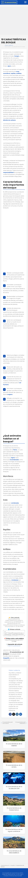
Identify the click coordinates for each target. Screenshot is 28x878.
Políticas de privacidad (16, 875)
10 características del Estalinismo (20, 722)
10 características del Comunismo (7, 722)
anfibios (18, 73)
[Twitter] (13, 714)
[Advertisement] (14, 21)
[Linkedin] (20, 714)
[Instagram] (17, 714)
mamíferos (6, 73)
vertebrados (15, 503)
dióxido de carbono (9, 120)
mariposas (15, 580)
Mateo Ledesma (9, 45)
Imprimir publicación (14, 646)
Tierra (15, 450)
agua (9, 66)
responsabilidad (8, 172)
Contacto (6, 875)
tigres (13, 457)
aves (17, 71)
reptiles (13, 73)
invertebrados (14, 459)
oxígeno (9, 394)
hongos (16, 56)
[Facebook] (10, 714)
